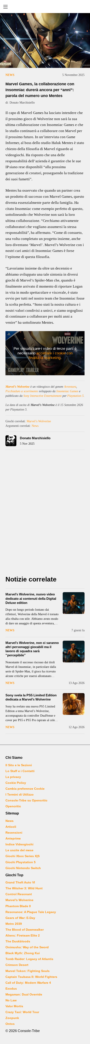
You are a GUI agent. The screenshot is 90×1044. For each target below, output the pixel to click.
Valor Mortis (14, 1006)
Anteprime (13, 838)
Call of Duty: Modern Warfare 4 (28, 982)
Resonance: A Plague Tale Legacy (30, 912)
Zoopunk (12, 1018)
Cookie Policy (15, 782)
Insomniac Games (67, 391)
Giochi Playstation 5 (20, 862)
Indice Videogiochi (19, 844)
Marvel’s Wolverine (17, 386)
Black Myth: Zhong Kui (22, 953)
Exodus (11, 988)
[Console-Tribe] (45, 6)
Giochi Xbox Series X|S (22, 856)
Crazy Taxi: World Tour (22, 1012)
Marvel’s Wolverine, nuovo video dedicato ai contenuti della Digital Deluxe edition (30, 598)
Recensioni (13, 832)
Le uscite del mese (19, 850)
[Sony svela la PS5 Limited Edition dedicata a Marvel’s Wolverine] (74, 704)
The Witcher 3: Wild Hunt (24, 888)
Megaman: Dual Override (23, 994)
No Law (11, 1000)
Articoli (10, 826)
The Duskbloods (17, 941)
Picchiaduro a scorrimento (21, 391)
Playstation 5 (75, 395)
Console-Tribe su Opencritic (26, 800)
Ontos (10, 1024)
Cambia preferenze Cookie (25, 788)
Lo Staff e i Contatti (20, 771)
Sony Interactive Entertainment (42, 395)
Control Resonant (18, 894)
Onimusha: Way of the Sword (27, 947)
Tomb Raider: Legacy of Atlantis (29, 959)
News (9, 75)
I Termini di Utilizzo (19, 794)
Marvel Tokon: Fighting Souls (27, 971)
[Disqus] (45, 513)
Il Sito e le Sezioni (18, 765)
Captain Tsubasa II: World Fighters (31, 977)
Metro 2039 (13, 923)
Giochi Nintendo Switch (23, 868)
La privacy (13, 777)
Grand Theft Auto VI (20, 882)
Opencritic (13, 806)
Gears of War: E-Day (20, 918)
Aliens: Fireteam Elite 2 (22, 935)
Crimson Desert (16, 965)
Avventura (70, 386)
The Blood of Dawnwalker (24, 929)
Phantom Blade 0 (18, 906)
